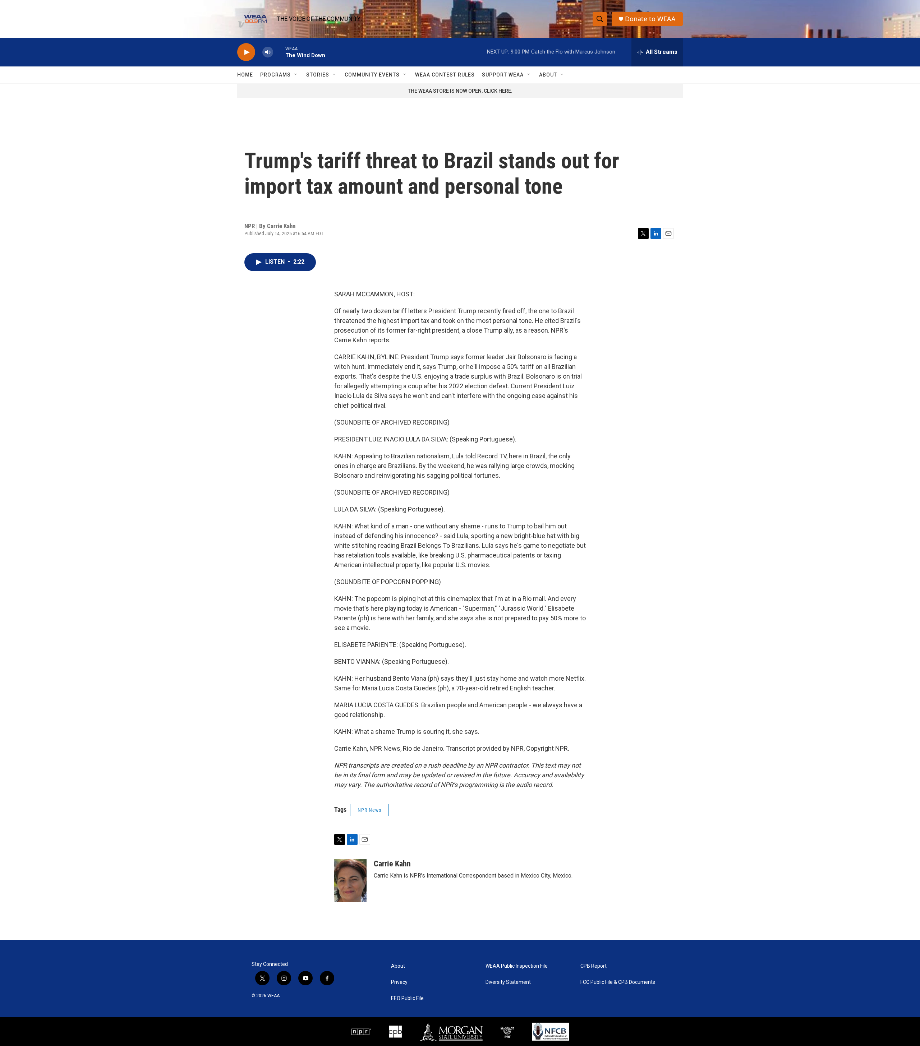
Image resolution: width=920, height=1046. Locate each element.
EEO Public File (407, 998)
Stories (317, 75)
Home (245, 75)
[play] (246, 52)
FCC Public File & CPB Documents (617, 982)
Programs (275, 75)
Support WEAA (503, 75)
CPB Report (593, 966)
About (548, 75)
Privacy (399, 982)
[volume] (268, 52)
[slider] (279, 52)
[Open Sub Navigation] (296, 75)
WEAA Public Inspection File (517, 966)
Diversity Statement (508, 982)
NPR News (369, 810)
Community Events (372, 75)
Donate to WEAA (650, 19)
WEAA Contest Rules (445, 75)
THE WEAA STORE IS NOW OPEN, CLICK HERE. (460, 91)
